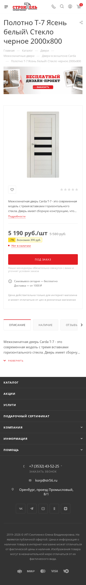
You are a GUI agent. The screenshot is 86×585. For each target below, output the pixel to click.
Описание (17, 325)
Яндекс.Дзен (65, 508)
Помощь (11, 450)
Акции (9, 394)
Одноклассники (54, 508)
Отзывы (72, 325)
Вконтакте (20, 508)
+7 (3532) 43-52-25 (44, 466)
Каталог (11, 382)
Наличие (46, 325)
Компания (13, 427)
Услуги (10, 405)
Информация (16, 439)
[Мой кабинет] (70, 7)
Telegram (32, 508)
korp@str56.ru (46, 480)
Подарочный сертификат (27, 416)
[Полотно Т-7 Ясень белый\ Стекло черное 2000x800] (43, 145)
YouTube (43, 508)
